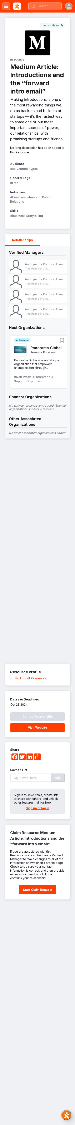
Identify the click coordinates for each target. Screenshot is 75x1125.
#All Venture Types (24, 169)
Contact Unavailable (37, 716)
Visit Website (37, 727)
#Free (14, 183)
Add (58, 777)
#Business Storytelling (26, 215)
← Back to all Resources (28, 678)
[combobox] (45, 6)
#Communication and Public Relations (31, 199)
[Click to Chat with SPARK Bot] (66, 1115)
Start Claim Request (37, 889)
